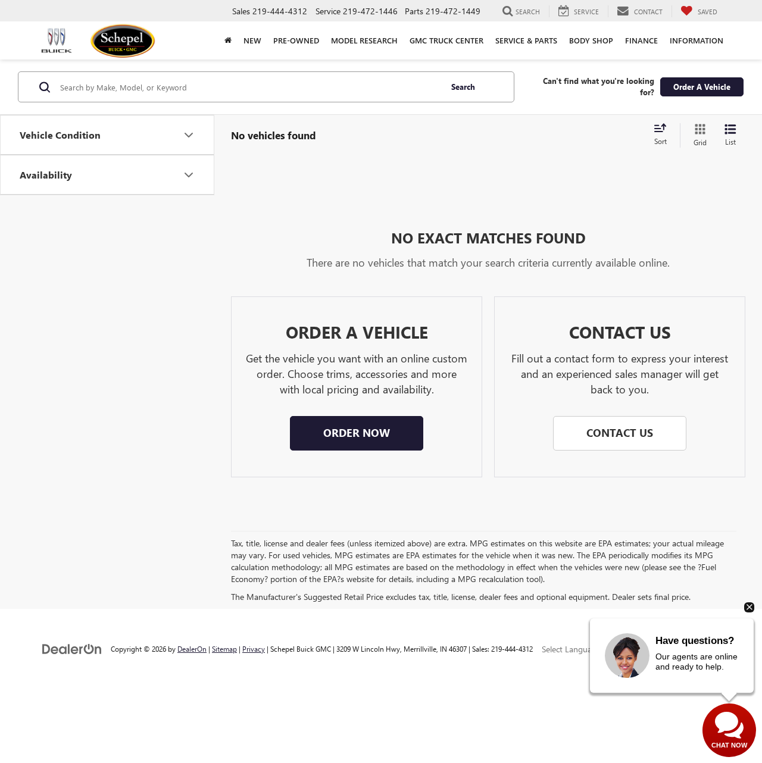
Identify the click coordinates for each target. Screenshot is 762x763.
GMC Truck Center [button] (446, 40)
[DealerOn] (72, 648)
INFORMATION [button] (696, 40)
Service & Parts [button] (526, 40)
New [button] (252, 40)
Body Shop (591, 40)
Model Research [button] (364, 40)
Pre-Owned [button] (296, 40)
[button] (228, 40)
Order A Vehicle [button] (701, 87)
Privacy (253, 648)
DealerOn (192, 648)
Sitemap (224, 648)
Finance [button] (641, 40)
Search (463, 87)
